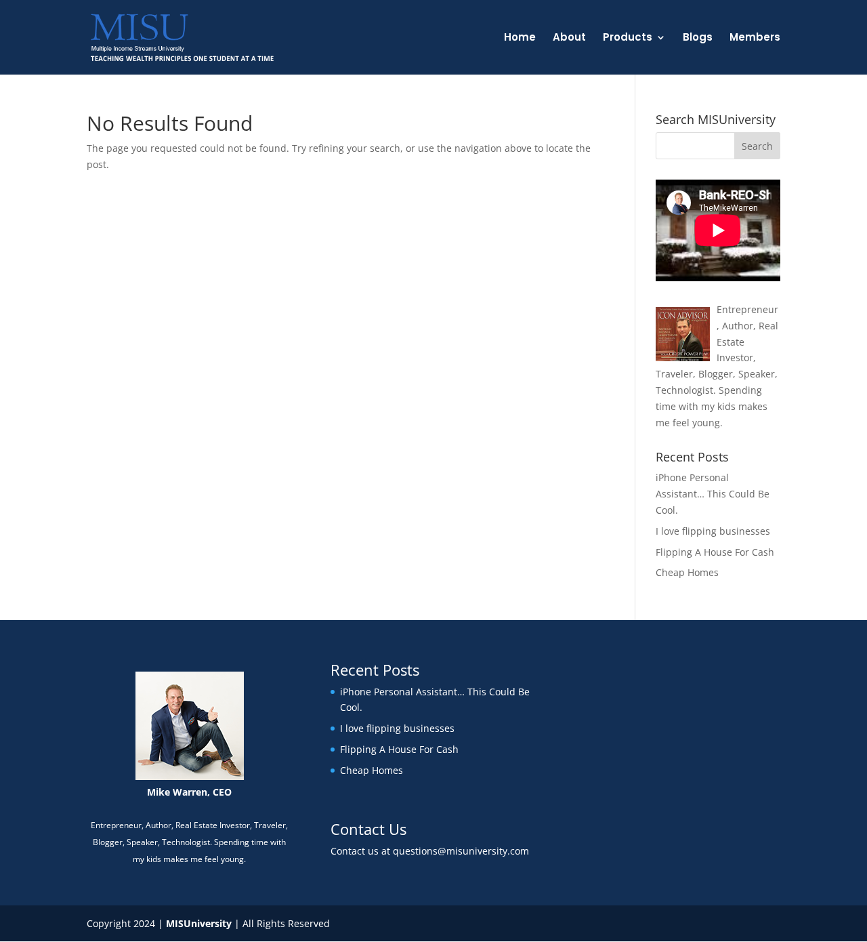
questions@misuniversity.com (461, 850)
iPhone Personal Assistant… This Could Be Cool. (712, 493)
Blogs (698, 38)
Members (754, 38)
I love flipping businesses (713, 531)
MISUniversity (199, 923)
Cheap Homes (687, 572)
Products (627, 38)
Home (520, 38)
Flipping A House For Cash (715, 552)
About (569, 38)
